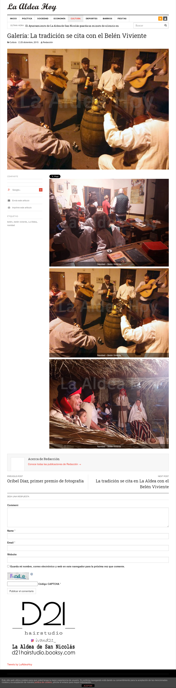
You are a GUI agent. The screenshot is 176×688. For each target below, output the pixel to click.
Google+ (16, 189)
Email (10, 542)
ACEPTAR (88, 686)
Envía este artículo (20, 200)
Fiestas (122, 18)
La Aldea (32, 221)
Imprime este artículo (22, 207)
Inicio (13, 18)
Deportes (91, 18)
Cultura (75, 18)
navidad (11, 225)
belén (10, 221)
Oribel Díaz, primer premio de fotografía (45, 481)
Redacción (48, 42)
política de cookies (43, 682)
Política (27, 18)
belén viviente (20, 221)
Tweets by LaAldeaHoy (19, 664)
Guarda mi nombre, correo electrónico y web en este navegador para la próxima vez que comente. (67, 566)
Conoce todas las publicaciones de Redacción (54, 464)
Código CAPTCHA (48, 584)
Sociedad (42, 18)
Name (10, 530)
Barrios (107, 18)
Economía (59, 18)
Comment (12, 505)
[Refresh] (32, 574)
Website (12, 554)
